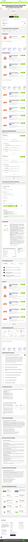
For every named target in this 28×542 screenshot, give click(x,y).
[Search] (25, 1)
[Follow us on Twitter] (2, 522)
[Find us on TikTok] (3, 522)
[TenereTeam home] (4, 1)
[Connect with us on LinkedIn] (8, 522)
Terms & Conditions (21, 528)
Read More (6, 541)
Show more (12, 59)
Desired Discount (5, 200)
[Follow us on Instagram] (6, 522)
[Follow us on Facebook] (5, 522)
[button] (14, 30)
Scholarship (11, 525)
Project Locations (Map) (4, 534)
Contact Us (11, 528)
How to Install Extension (21, 525)
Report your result (15, 176)
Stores (4, 2)
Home (2, 2)
